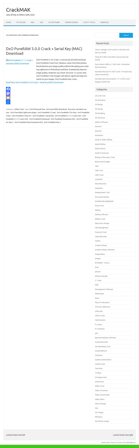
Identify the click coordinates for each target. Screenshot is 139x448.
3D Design (99, 109)
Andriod (98, 126)
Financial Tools (101, 232)
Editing (97, 210)
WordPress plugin (102, 421)
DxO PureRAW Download (39, 119)
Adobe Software (101, 122)
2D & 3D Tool (100, 96)
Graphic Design (71, 22)
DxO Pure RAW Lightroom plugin (24, 112)
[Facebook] (48, 89)
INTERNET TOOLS (102, 263)
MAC (32, 22)
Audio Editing (100, 144)
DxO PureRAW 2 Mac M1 (21, 116)
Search (126, 35)
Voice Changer (100, 404)
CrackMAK (18, 9)
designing (98, 188)
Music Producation (102, 302)
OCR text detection (102, 307)
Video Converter (101, 390)
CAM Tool (99, 170)
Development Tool (102, 192)
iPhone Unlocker (101, 276)
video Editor (100, 399)
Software (98, 355)
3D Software (54, 22)
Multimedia (99, 294)
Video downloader (102, 395)
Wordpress (131, 442)
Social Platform (101, 351)
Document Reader (102, 197)
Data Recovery (100, 184)
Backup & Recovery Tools (105, 157)
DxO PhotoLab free (37, 109)
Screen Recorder (101, 342)
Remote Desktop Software (105, 338)
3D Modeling (100, 113)
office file (98, 311)
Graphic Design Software (105, 250)
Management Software (104, 289)
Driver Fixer (99, 206)
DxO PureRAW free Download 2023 (29, 122)
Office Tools (100, 316)
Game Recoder (101, 236)
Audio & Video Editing (103, 140)
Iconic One (105, 442)
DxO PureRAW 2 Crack (47, 112)
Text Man (98, 368)
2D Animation (100, 100)
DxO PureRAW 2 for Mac (66, 112)
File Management (101, 228)
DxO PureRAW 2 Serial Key (43, 116)
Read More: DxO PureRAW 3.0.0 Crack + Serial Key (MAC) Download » (35, 82)
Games (97, 241)
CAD (41, 22)
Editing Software (101, 214)
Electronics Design (102, 223)
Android (98, 131)
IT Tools (98, 280)
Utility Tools (89, 22)
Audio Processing (102, 153)
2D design (99, 104)
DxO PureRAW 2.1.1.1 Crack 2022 (68, 116)
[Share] (48, 102)
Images (98, 258)
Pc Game (98, 324)
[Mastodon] (48, 93)
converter (99, 179)
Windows (104, 22)
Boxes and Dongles (102, 162)
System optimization (103, 360)
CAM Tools (99, 175)
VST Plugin (20, 22)
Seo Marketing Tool (102, 346)
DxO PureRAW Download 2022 (63, 119)
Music (97, 298)
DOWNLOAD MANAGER (104, 201)
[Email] (48, 98)
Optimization (100, 320)
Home (8, 22)
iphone (97, 272)
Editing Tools (100, 219)
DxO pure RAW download (56, 109)
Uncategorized (101, 377)
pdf (96, 333)
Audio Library (100, 148)
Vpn (96, 408)
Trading (98, 373)
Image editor (100, 254)
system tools (100, 364)
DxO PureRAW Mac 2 (52, 122)
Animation (99, 135)
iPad (97, 267)
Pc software (100, 329)
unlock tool (99, 382)
